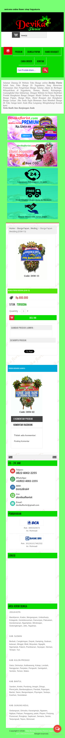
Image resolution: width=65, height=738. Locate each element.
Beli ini (33, 317)
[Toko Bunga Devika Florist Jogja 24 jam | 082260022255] (34, 23)
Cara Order (26, 61)
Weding (34, 228)
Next (54, 457)
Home (12, 228)
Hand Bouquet (52, 51)
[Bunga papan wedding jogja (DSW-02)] (26, 395)
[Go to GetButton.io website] (57, 735)
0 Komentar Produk (23, 418)
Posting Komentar (21, 441)
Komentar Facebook (22, 424)
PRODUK (18, 51)
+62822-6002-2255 (27, 481)
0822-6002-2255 (26, 473)
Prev (10, 457)
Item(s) (24, 35)
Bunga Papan (33, 51)
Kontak (40, 61)
